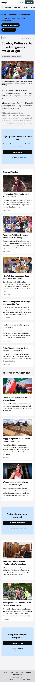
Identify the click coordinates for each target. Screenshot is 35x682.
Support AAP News (17, 643)
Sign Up (29, 2)
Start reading (17, 152)
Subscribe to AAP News (10, 25)
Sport (4, 38)
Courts (25, 7)
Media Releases (17, 674)
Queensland (6, 56)
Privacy (11, 672)
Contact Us (28, 672)
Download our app (8, 30)
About (21, 672)
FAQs (16, 672)
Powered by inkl (17, 677)
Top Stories (6, 7)
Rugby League (16, 56)
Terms (5, 672)
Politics (17, 7)
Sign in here (23, 157)
